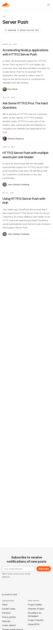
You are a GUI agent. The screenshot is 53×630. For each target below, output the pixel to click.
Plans (4, 604)
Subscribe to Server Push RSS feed (23, 30)
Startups (6, 621)
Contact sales (8, 608)
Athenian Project (36, 608)
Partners (6, 613)
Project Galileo (35, 604)
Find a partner (9, 617)
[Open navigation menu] (48, 4)
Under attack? (9, 625)
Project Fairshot (35, 620)
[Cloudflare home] (5, 4)
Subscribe (43, 569)
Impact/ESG (33, 624)
